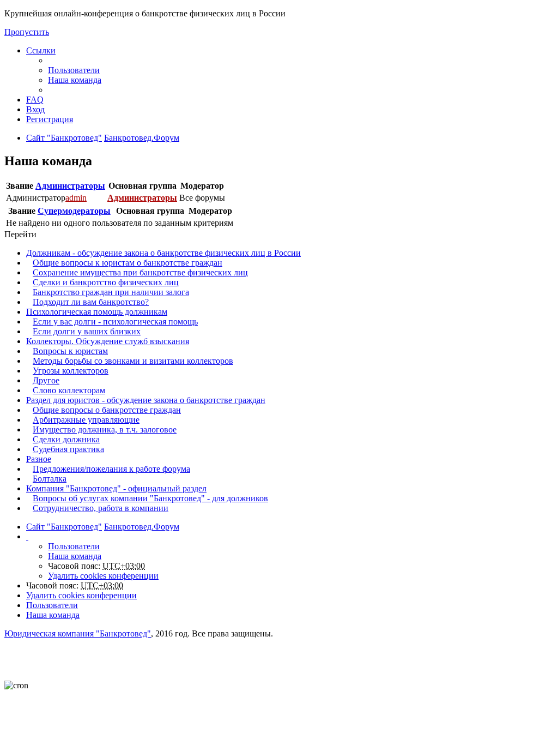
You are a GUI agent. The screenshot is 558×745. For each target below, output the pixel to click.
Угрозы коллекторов (70, 370)
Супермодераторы (74, 210)
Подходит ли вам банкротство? (91, 302)
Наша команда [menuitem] (74, 80)
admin (76, 197)
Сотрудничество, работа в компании (100, 508)
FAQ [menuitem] (35, 99)
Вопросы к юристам (70, 351)
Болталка (49, 478)
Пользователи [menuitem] (74, 70)
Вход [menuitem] (35, 109)
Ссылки (41, 50)
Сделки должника (66, 439)
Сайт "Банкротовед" (64, 526)
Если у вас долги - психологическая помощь (115, 321)
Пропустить (26, 32)
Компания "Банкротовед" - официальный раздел (116, 488)
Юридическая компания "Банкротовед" (77, 633)
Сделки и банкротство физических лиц (106, 282)
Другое (46, 380)
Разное (38, 459)
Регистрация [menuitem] (49, 119)
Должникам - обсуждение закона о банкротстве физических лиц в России (163, 252)
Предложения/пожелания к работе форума (111, 468)
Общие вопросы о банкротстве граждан (107, 409)
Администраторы (70, 185)
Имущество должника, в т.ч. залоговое (105, 429)
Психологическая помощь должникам (96, 311)
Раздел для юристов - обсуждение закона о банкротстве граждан (145, 400)
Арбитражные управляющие (86, 419)
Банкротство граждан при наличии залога (111, 292)
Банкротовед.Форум (141, 526)
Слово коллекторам (69, 390)
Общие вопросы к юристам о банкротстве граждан (127, 262)
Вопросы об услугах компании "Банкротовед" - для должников (150, 498)
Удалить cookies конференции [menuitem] (103, 575)
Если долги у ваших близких (87, 331)
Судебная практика (68, 449)
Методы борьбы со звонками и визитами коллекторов (133, 360)
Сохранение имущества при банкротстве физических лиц (140, 272)
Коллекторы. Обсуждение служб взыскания (107, 341)
